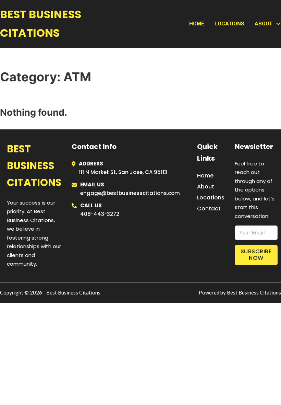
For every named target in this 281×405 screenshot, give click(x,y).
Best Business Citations (40, 23)
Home (196, 24)
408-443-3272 (99, 214)
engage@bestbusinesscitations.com (130, 193)
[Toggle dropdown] (278, 23)
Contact (209, 208)
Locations (229, 24)
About (205, 186)
